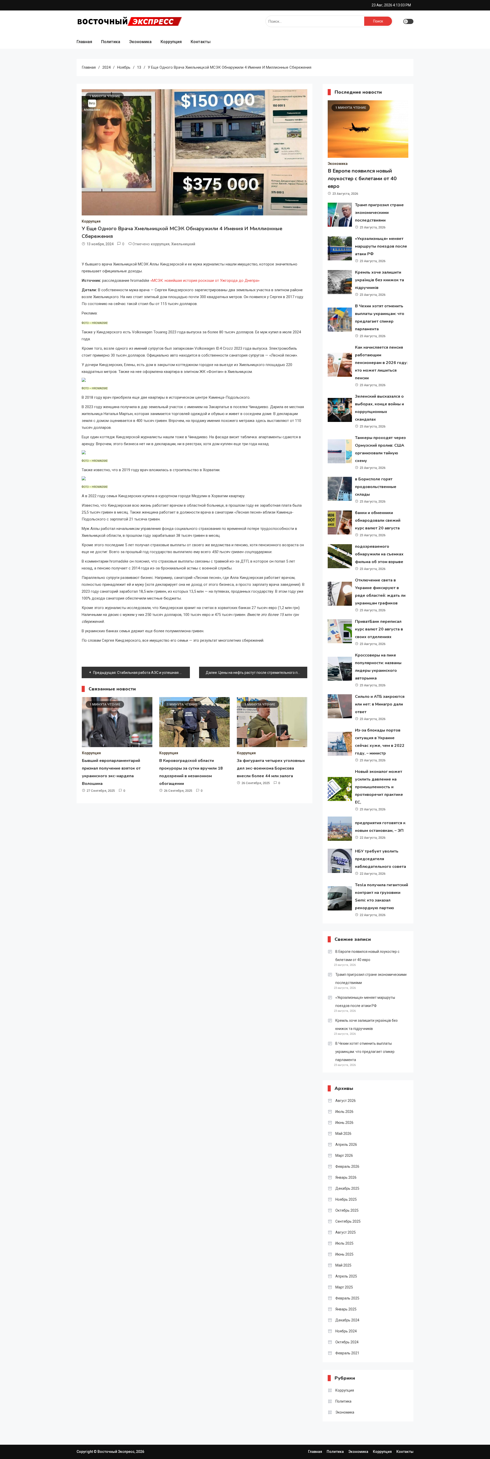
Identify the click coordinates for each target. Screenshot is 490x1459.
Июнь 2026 (344, 1123)
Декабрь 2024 (347, 1320)
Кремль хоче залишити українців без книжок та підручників (379, 280)
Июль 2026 (344, 1112)
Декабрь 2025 (347, 1188)
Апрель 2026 (346, 1144)
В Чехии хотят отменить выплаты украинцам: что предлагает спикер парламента (365, 1051)
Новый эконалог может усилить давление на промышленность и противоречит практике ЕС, (379, 787)
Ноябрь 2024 (346, 1331)
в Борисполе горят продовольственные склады (375, 486)
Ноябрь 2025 (346, 1199)
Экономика (140, 41)
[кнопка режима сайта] (408, 21)
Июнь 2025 (344, 1254)
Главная (84, 41)
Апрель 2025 (346, 1276)
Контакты (201, 41)
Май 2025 (343, 1265)
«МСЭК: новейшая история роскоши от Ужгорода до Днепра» (204, 280)
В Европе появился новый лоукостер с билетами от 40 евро (362, 178)
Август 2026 (345, 1101)
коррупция (160, 244)
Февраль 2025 (347, 1298)
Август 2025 (345, 1232)
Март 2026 (344, 1155)
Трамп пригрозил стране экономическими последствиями (379, 212)
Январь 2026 (346, 1177)
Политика (110, 41)
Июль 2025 (344, 1243)
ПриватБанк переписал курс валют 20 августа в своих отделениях (379, 629)
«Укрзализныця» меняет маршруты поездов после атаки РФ (381, 246)
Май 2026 (343, 1134)
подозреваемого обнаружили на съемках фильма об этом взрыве (379, 554)
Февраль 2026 (347, 1166)
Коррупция (171, 41)
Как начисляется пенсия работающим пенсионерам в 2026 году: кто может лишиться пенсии (381, 363)
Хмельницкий (183, 244)
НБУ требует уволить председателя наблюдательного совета (380, 858)
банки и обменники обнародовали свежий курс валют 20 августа (377, 520)
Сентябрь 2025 (348, 1221)
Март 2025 (344, 1287)
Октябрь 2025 (347, 1210)
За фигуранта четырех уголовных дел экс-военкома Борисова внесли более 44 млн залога (271, 768)
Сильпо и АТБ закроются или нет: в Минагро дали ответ (380, 704)
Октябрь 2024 (347, 1342)
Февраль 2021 (347, 1353)
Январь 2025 (346, 1309)
